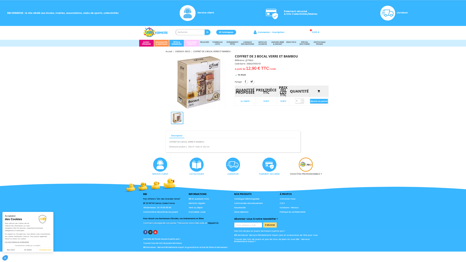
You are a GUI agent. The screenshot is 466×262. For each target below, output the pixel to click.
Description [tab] (176, 135)
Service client (205, 12)
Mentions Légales (197, 203)
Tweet (251, 81)
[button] (226, 32)
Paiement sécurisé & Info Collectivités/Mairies (300, 13)
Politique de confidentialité (292, 212)
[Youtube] (155, 232)
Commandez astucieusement (248, 203)
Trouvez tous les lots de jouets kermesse (162, 243)
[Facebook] (145, 232)
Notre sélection (241, 212)
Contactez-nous (287, 199)
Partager (245, 81)
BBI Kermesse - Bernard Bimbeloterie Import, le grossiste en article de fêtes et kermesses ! (185, 247)
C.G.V (282, 203)
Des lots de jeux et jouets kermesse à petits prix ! (259, 231)
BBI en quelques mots (199, 199)
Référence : (240, 60)
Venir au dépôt (196, 207)
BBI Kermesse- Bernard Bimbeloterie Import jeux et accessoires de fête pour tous (276, 235)
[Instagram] (150, 232)
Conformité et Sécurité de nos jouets (160, 212)
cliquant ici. (213, 223)
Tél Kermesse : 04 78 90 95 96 (157, 207)
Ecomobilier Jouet (197, 212)
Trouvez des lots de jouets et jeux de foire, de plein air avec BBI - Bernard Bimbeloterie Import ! (272, 240)
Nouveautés (240, 207)
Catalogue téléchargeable (246, 199)
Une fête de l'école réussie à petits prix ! (161, 239)
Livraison (402, 12)
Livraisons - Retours (289, 207)
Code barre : (240, 63)
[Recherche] (207, 32)
